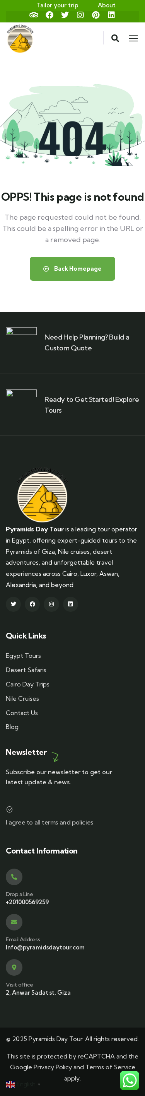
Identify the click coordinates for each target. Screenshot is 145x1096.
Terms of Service (110, 1067)
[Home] (43, 495)
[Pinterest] (96, 15)
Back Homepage (77, 268)
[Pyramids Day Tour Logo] (20, 37)
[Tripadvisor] (34, 15)
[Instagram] (80, 15)
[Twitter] (65, 15)
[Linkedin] (111, 15)
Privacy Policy (53, 1067)
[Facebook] (49, 15)
